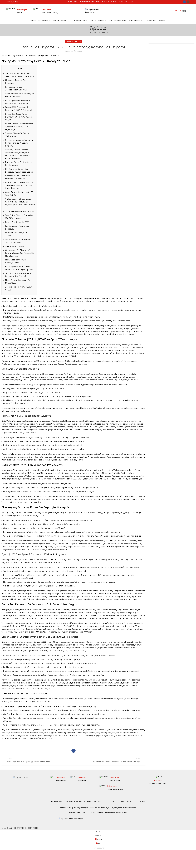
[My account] (171, 11)
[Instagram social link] (188, 1)
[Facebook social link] (184, 1)
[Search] (189, 11)
